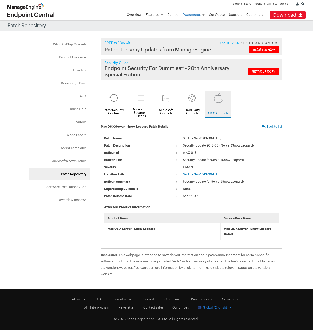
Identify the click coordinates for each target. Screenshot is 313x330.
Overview (134, 14)
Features (152, 14)
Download (285, 15)
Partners (259, 3)
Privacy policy (201, 299)
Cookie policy (231, 299)
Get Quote (217, 14)
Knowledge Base (73, 83)
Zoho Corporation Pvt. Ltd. (147, 319)
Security (149, 299)
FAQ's (82, 96)
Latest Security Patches (113, 111)
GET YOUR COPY (263, 71)
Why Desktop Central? (69, 44)
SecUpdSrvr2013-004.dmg (202, 174)
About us (78, 299)
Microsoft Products (166, 111)
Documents (191, 14)
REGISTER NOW (264, 49)
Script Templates (73, 148)
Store (247, 3)
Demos (172, 14)
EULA (98, 299)
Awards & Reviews (72, 200)
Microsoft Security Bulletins (140, 113)
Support (235, 14)
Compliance (173, 299)
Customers (255, 14)
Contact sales (153, 307)
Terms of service (122, 299)
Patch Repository (73, 174)
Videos (81, 122)
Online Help (77, 109)
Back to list (274, 126)
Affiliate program (97, 307)
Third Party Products (192, 111)
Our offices (180, 307)
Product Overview (72, 57)
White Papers (76, 135)
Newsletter (126, 307)
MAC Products (218, 113)
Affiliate (272, 3)
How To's (79, 70)
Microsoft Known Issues (68, 161)
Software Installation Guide (66, 187)
